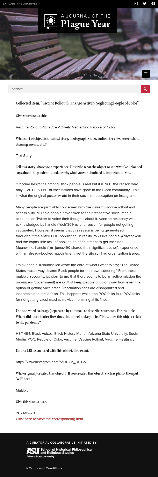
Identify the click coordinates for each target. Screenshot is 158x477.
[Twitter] (144, 4)
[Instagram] (136, 4)
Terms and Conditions (45, 468)
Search (145, 89)
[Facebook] (152, 4)
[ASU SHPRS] (59, 456)
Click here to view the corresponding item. (50, 419)
